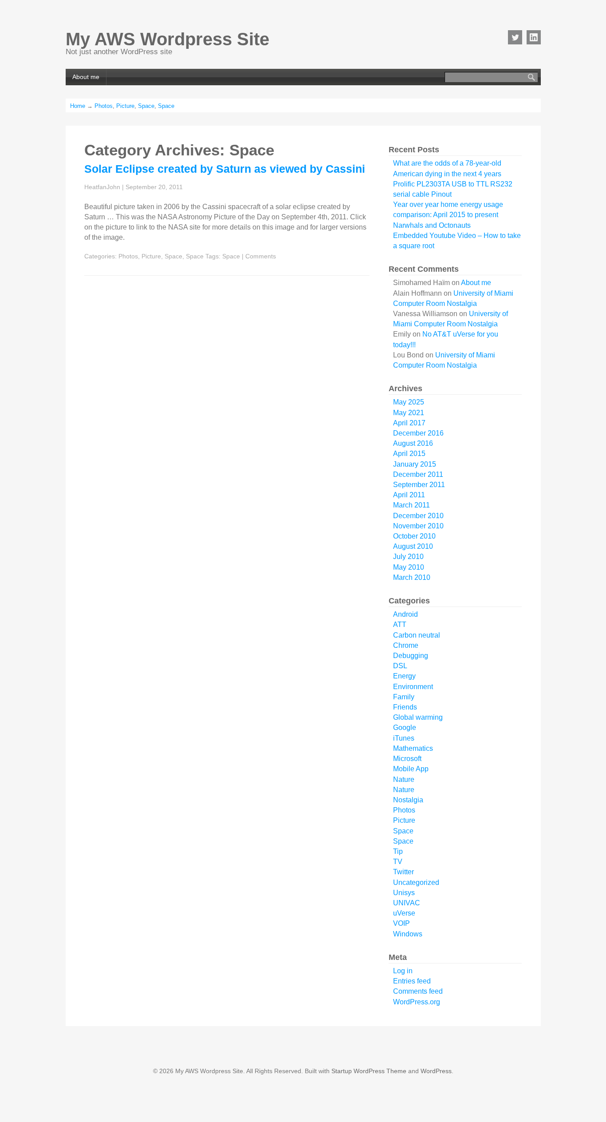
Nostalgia (408, 800)
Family (403, 697)
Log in (403, 971)
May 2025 (408, 402)
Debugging (410, 655)
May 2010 (408, 567)
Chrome (405, 645)
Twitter (403, 872)
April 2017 (409, 423)
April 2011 (409, 495)
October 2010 (414, 536)
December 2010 (418, 515)
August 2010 (413, 546)
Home (77, 106)
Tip (398, 851)
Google (404, 727)
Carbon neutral (416, 635)
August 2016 (413, 443)
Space (146, 106)
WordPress (436, 1070)
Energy (404, 676)
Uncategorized (416, 882)
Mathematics (413, 748)
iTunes (403, 738)
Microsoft (407, 758)
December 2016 (418, 433)
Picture (125, 106)
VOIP (401, 923)
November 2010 (418, 526)
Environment (413, 686)
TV (397, 861)
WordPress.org (416, 1002)
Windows (407, 934)
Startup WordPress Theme (368, 1070)
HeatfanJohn (102, 186)
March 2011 (411, 505)
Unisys (404, 892)
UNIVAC (406, 903)
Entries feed (412, 981)
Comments (260, 256)
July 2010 (408, 556)
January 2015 (414, 464)
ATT (399, 624)
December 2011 (418, 474)
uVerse (404, 913)
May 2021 (408, 412)
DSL (400, 666)
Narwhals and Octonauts (432, 225)
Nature (403, 779)
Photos (103, 106)
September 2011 (419, 484)
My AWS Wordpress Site (167, 39)
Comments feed (418, 991)
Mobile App (411, 769)
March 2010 (411, 577)
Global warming (418, 717)
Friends (405, 707)
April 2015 (409, 453)
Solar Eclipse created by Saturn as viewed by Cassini (224, 169)
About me (85, 76)
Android (405, 614)
